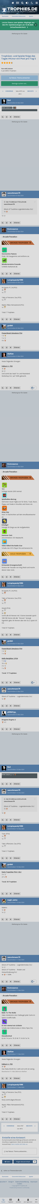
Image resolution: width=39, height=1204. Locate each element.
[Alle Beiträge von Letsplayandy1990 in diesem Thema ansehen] (2, 319)
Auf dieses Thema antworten (19, 78)
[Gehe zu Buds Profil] (4, 101)
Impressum (33, 1182)
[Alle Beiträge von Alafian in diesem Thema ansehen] (2, 387)
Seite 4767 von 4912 (20, 92)
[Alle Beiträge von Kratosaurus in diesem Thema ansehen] (2, 273)
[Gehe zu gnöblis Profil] (4, 327)
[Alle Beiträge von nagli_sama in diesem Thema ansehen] (2, 919)
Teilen (8, 1162)
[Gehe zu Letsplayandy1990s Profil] (4, 281)
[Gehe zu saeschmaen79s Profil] (4, 194)
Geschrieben (15, 103)
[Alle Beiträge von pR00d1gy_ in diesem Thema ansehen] (2, 729)
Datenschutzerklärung (22, 1182)
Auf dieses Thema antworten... (16, 1151)
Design (10, 1182)
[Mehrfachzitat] (10, 116)
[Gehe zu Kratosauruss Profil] (4, 230)
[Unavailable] (5, 613)
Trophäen (13, 71)
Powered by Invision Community (19, 1188)
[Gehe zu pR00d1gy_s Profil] (4, 713)
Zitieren (17, 117)
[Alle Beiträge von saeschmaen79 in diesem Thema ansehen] (2, 222)
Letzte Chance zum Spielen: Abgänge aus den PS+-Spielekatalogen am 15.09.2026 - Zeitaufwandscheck (18, 24)
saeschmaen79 (9, 204)
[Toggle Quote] (5, 202)
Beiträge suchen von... (19, 83)
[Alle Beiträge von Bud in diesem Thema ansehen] (2, 116)
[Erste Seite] (2, 91)
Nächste (30, 91)
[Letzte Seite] (36, 91)
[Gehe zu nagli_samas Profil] (4, 901)
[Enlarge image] (19, 242)
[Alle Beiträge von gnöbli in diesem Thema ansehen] (2, 347)
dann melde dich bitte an (19, 1144)
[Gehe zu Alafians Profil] (4, 355)
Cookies (19, 1184)
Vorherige (9, 91)
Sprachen (3, 1182)
